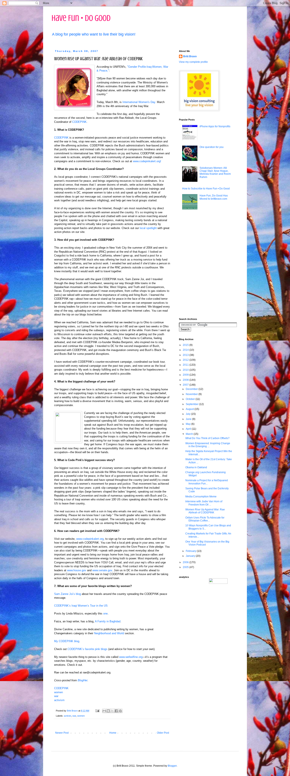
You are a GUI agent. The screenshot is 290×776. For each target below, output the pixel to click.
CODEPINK (79, 121)
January (191, 555)
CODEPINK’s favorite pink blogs (87, 649)
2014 (186, 349)
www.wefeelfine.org (130, 657)
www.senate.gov (102, 570)
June (189, 419)
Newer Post (62, 732)
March (190, 433)
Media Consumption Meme (201, 496)
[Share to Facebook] (116, 711)
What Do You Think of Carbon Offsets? (207, 438)
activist (67, 715)
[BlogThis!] (108, 711)
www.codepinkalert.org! (147, 161)
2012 (186, 359)
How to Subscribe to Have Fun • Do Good (206, 188)
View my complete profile (193, 61)
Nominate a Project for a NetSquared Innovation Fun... (206, 482)
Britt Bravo (190, 56)
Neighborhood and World (109, 633)
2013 (186, 355)
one (105, 613)
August (190, 409)
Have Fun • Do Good (81, 18)
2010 (186, 369)
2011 (186, 364)
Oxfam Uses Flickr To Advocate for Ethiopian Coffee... (204, 519)
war (56, 696)
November (192, 394)
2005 (186, 567)
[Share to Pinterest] (120, 711)
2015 (186, 345)
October (191, 399)
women (58, 692)
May (188, 423)
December (192, 389)
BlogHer (82, 680)
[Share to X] (112, 711)
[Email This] (104, 711)
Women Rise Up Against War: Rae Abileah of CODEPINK (205, 511)
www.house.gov (76, 570)
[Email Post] (97, 710)
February (191, 551)
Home (112, 732)
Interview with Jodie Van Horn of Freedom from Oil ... (203, 503)
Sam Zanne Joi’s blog (67, 594)
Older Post (163, 732)
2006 (186, 562)
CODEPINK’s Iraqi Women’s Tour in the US (81, 605)
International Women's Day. (139, 102)
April (189, 428)
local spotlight (148, 228)
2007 (186, 384)
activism (59, 700)
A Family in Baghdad (107, 621)
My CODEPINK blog (66, 641)
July (188, 413)
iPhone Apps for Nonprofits (215, 126)
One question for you (212, 147)
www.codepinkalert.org (90, 538)
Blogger (172, 765)
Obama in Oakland (196, 467)
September (192, 404)
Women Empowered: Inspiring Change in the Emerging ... (207, 445)
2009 (186, 374)
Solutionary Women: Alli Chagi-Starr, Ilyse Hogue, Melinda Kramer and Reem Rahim (215, 172)
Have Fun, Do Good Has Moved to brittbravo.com (214, 197)
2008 (186, 379)
